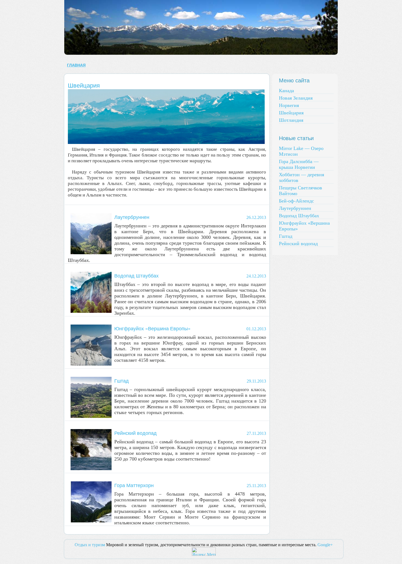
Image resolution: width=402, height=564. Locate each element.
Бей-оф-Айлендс (296, 201)
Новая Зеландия (296, 98)
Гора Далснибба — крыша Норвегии (299, 164)
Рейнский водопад (135, 432)
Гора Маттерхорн (134, 484)
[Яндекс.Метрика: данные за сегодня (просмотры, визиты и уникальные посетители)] (204, 551)
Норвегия (289, 105)
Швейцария (84, 85)
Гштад (121, 380)
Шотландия (291, 120)
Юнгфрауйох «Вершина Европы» (152, 328)
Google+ (325, 544)
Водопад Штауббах (136, 275)
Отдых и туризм (90, 544)
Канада (286, 90)
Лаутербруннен (131, 216)
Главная (76, 65)
